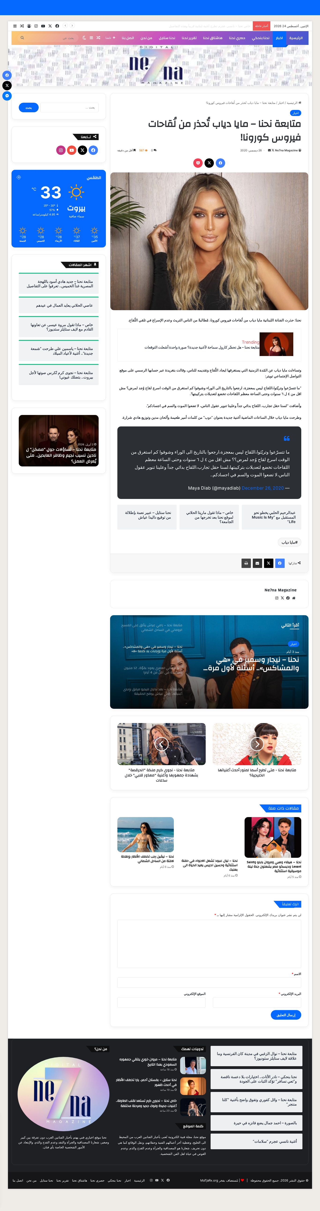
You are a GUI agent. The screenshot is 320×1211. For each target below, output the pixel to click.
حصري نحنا (237, 38)
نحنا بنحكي (260, 38)
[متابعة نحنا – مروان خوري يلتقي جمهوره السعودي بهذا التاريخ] (193, 1065)
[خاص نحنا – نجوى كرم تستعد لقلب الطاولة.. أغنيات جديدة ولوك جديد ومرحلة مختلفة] (193, 1107)
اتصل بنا (128, 38)
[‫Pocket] (198, 163)
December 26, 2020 (263, 488)
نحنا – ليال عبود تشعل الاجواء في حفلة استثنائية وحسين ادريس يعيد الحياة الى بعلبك (210, 865)
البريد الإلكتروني (290, 994)
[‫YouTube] (71, 150)
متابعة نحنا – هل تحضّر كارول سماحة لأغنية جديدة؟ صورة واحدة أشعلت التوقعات (202, 347)
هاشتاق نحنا (213, 38)
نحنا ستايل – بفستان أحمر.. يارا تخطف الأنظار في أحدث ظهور (146, 1082)
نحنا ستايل (167, 38)
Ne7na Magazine (286, 150)
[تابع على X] (272, 150)
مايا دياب (288, 542)
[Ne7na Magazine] (160, 65)
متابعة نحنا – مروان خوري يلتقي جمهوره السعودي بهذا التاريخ (148, 1062)
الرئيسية (296, 38)
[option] (209, 662)
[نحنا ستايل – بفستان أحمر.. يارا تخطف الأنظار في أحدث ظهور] (193, 1086)
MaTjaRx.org (209, 1180)
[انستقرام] (277, 598)
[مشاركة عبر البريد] (257, 563)
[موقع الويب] (294, 598)
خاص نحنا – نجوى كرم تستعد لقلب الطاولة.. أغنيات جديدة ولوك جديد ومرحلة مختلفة (146, 1103)
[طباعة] (246, 563)
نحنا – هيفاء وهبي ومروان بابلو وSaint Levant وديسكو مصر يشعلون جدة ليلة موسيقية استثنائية (274, 866)
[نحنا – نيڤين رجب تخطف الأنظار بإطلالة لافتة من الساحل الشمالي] (145, 834)
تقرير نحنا (189, 38)
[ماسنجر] (7, 96)
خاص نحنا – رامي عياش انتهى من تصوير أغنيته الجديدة (215, 26)
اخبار (279, 38)
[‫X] (209, 163)
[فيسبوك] (220, 163)
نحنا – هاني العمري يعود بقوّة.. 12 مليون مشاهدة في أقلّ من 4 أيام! (246, 663)
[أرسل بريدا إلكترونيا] (269, 150)
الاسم (296, 974)
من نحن (146, 38)
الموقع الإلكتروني (195, 994)
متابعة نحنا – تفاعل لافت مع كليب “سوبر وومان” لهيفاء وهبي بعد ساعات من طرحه (60, 455)
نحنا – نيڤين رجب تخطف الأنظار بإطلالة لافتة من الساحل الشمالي (147, 859)
